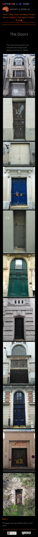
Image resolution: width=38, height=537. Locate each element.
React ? (5, 519)
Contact (31, 17)
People (31, 14)
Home (5, 14)
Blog (11, 14)
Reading (23, 14)
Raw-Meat (21, 17)
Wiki (16, 14)
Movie (5, 17)
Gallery (12, 17)
